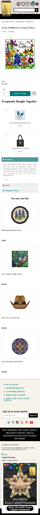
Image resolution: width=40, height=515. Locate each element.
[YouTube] (31, 422)
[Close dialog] (36, 463)
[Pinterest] (27, 422)
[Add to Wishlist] (34, 93)
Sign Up (33, 415)
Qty (4, 89)
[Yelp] (22, 422)
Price (3, 81)
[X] (8, 422)
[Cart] (32, 5)
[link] (20, 484)
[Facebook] (13, 422)
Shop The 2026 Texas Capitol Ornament (20, 508)
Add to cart (20, 94)
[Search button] (36, 10)
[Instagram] (17, 422)
